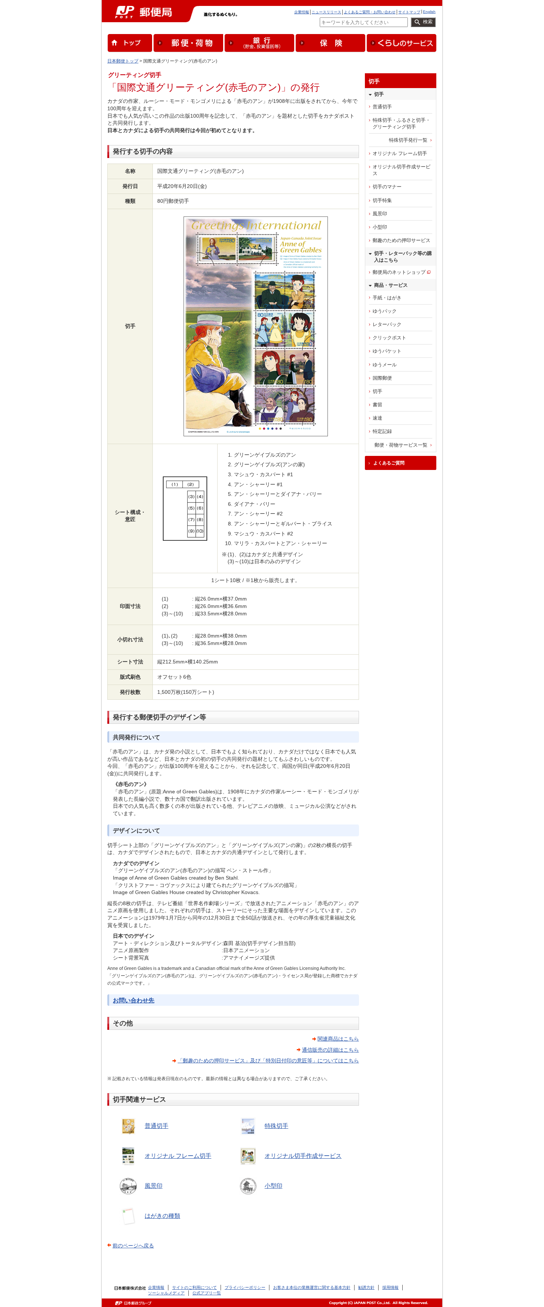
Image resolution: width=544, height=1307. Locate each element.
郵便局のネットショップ (399, 272)
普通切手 (156, 1126)
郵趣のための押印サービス (401, 240)
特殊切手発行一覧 (408, 140)
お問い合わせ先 (133, 1000)
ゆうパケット (387, 351)
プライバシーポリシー (245, 1287)
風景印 (153, 1186)
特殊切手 (276, 1126)
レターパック (387, 324)
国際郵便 (382, 378)
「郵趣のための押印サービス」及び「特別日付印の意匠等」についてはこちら (268, 1061)
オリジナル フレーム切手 (178, 1156)
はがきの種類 (162, 1216)
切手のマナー (387, 186)
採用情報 (390, 1287)
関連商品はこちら (338, 1039)
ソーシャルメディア (166, 1293)
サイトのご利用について (194, 1287)
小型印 (273, 1186)
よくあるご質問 (388, 463)
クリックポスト (389, 337)
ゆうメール (385, 364)
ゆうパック (385, 311)
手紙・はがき (387, 297)
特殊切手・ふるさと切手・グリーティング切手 (401, 123)
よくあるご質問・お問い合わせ (370, 12)
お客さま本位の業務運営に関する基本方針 (311, 1287)
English (429, 12)
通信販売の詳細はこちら (330, 1050)
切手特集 (382, 200)
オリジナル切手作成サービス (303, 1156)
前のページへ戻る (133, 1246)
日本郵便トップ (122, 61)
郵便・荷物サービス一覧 (401, 445)
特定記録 (382, 431)
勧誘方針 (366, 1287)
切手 (377, 391)
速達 (377, 418)
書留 (377, 404)
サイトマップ (409, 12)
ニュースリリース (326, 12)
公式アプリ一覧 (206, 1293)
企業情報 (301, 12)
